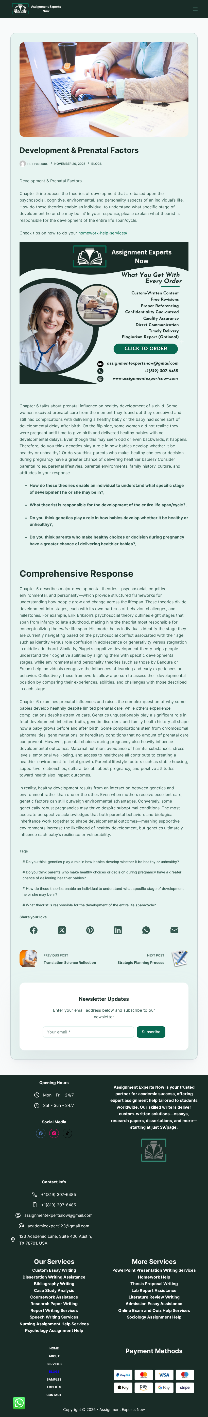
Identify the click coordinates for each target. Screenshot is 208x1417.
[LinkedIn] (118, 930)
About (54, 1356)
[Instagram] (54, 1133)
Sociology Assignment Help (154, 1317)
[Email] (174, 930)
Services (54, 1364)
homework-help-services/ (102, 232)
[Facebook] (34, 930)
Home (54, 1348)
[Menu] (195, 9)
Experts (54, 1387)
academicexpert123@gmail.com (58, 1225)
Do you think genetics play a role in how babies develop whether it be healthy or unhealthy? (101, 862)
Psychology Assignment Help (54, 1330)
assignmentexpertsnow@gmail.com (58, 1215)
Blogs (96, 164)
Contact (54, 1395)
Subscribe (151, 1031)
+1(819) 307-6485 (58, 1194)
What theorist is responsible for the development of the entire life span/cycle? (89, 905)
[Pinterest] (90, 930)
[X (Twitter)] (62, 930)
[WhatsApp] (146, 930)
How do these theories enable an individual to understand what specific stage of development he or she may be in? (103, 891)
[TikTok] (67, 1133)
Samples (54, 1379)
